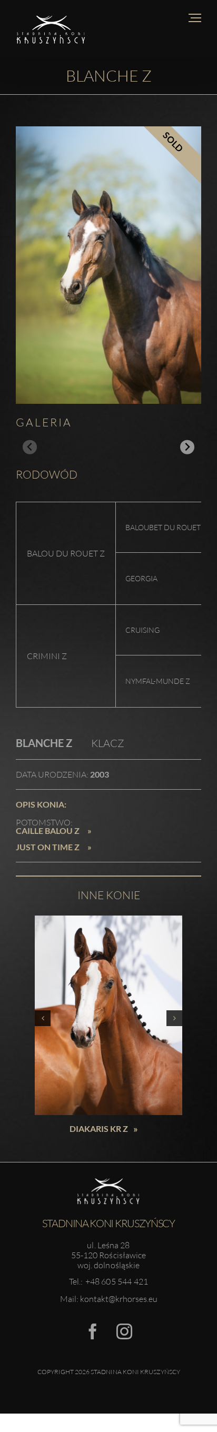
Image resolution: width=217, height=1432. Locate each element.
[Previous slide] (30, 447)
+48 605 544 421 (117, 1281)
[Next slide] (187, 447)
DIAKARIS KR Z (57, 1128)
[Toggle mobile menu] (195, 18)
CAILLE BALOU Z (48, 831)
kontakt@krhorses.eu (118, 1299)
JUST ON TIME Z (48, 847)
